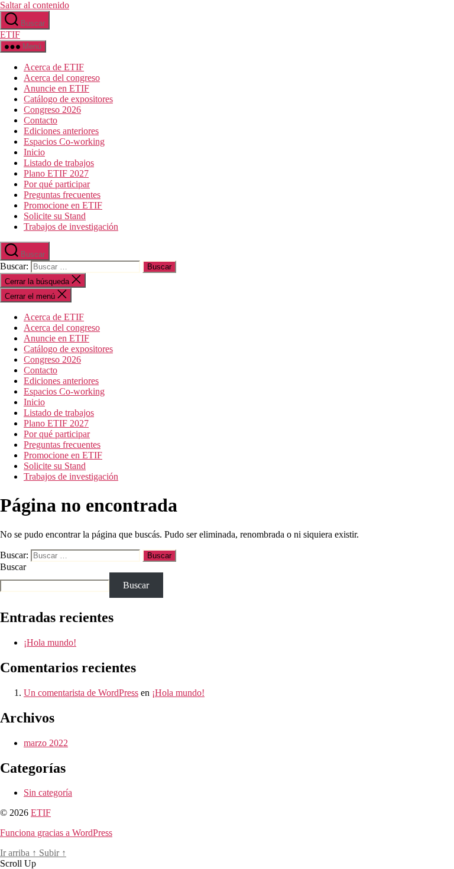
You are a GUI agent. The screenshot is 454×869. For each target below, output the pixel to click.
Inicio (34, 152)
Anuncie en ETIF (56, 88)
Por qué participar (57, 184)
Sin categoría (48, 792)
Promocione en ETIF (63, 205)
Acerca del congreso (62, 78)
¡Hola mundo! (50, 642)
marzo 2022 (46, 743)
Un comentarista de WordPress (81, 693)
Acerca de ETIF (54, 67)
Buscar (13, 567)
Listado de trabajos (59, 163)
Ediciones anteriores (61, 131)
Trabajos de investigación (71, 227)
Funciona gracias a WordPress (56, 833)
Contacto (40, 120)
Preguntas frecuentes (62, 195)
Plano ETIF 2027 (56, 173)
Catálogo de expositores (68, 99)
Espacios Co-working (64, 141)
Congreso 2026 (52, 110)
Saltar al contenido (34, 5)
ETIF (10, 35)
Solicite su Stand (55, 216)
